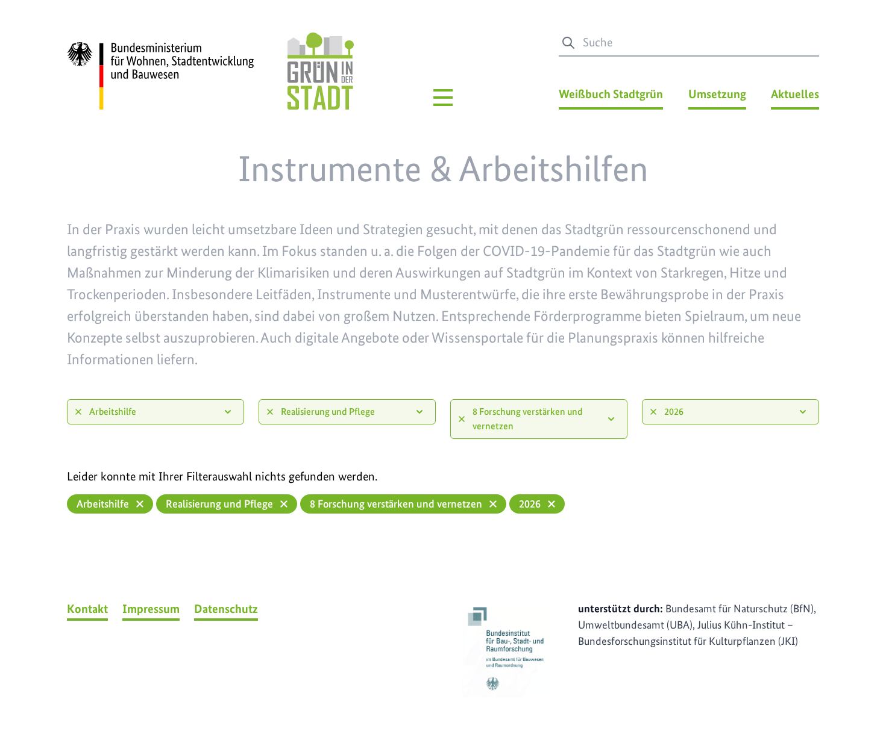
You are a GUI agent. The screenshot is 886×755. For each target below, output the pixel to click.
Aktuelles (795, 94)
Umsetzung (717, 94)
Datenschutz (226, 608)
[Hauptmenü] (443, 97)
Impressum (151, 608)
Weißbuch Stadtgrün (611, 94)
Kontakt (87, 608)
